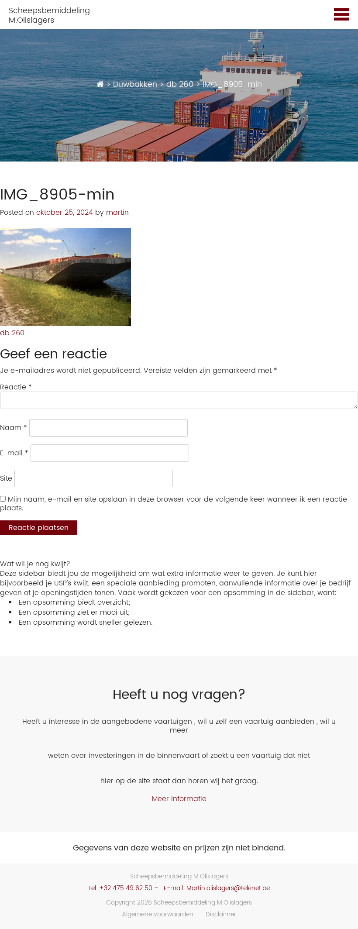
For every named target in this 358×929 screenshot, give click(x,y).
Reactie (16, 387)
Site (6, 478)
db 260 (12, 333)
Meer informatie (179, 799)
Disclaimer (221, 914)
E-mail (14, 453)
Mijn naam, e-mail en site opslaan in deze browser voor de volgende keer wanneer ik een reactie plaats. (173, 504)
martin (117, 212)
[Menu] (341, 15)
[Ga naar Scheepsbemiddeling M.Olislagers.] (100, 84)
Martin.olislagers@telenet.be (228, 888)
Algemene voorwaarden (157, 914)
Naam (13, 428)
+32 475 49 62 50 (125, 888)
